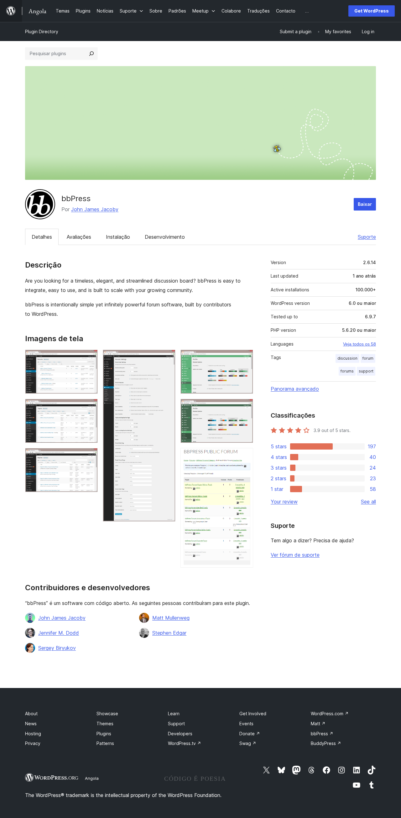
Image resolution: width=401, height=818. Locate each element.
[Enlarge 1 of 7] (89, 358)
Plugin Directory (41, 31)
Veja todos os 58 (359, 343)
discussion (347, 358)
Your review (284, 501)
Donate (249, 733)
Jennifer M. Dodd (58, 633)
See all (368, 501)
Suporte (367, 237)
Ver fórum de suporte (295, 555)
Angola (92, 778)
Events (246, 723)
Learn (174, 713)
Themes (104, 723)
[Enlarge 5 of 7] (245, 358)
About (31, 713)
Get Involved (252, 713)
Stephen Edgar (169, 633)
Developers (180, 733)
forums (347, 371)
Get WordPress (371, 10)
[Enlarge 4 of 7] (167, 358)
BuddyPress (326, 743)
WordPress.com (330, 713)
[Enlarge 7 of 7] (245, 456)
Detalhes (42, 237)
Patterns (105, 743)
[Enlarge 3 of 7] (89, 456)
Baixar (365, 204)
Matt (318, 723)
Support (176, 723)
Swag (247, 743)
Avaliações (79, 237)
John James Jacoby (94, 209)
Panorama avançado (295, 389)
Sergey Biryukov (57, 648)
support (366, 371)
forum (367, 358)
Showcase (107, 713)
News (31, 723)
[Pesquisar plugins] (91, 53)
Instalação (118, 237)
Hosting (33, 733)
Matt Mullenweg (171, 618)
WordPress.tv (184, 743)
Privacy (32, 743)
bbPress (322, 733)
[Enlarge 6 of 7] (245, 407)
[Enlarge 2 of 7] (89, 407)
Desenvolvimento (165, 237)
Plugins (103, 733)
